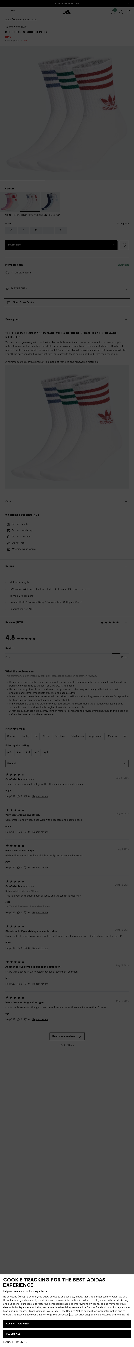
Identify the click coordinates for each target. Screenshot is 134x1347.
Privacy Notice (53, 1311)
